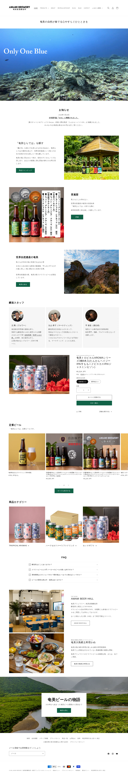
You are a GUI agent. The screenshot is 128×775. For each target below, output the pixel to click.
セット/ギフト (89, 546)
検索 (28, 738)
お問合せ (73, 738)
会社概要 (34, 738)
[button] (44, 8)
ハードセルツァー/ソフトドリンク (60, 546)
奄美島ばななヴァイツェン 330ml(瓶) (20, 472)
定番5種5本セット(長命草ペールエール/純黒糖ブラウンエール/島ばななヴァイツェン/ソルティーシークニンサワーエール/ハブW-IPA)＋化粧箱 (64, 474)
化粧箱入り (82, 382)
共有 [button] (79, 411)
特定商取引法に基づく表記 (91, 738)
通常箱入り (95, 382)
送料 (78, 738)
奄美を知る (23, 284)
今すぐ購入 (94, 403)
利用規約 (78, 770)
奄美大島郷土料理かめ (82, 664)
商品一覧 (65, 738)
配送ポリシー (85, 770)
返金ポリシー (56, 770)
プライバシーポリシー (77, 742)
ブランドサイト (55, 738)
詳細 (77, 217)
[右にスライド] (68, 485)
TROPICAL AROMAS (18, 546)
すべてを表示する (64, 491)
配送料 (82, 374)
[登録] (42, 753)
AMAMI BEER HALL (80, 623)
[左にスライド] (59, 485)
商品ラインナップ (25, 170)
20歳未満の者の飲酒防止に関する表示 (55, 742)
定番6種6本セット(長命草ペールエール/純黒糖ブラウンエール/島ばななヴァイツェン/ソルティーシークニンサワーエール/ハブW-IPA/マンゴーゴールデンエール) (101, 474)
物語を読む (64, 710)
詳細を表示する (104, 411)
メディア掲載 (43, 738)
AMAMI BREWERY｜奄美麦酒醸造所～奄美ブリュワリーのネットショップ (32, 770)
